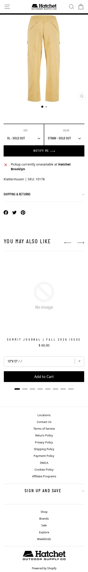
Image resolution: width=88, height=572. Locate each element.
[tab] (17, 389)
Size (25, 130)
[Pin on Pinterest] (23, 212)
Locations (44, 415)
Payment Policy (44, 456)
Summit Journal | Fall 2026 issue (44, 340)
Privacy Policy (44, 442)
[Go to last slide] (67, 242)
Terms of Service (44, 429)
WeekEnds (44, 539)
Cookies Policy (44, 469)
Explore (44, 532)
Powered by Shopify (44, 568)
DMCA (44, 463)
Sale (44, 525)
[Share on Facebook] (6, 212)
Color (66, 130)
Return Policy (44, 435)
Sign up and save (43, 491)
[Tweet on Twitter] (14, 212)
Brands (44, 518)
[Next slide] (80, 242)
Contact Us (44, 422)
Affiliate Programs (44, 476)
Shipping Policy (44, 449)
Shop (44, 512)
